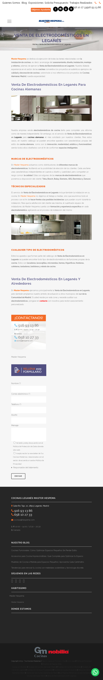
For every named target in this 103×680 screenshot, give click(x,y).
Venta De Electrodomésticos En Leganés (61, 676)
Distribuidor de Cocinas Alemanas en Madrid (42, 673)
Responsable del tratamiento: (26, 467)
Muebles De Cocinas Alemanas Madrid (42, 667)
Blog (24, 2)
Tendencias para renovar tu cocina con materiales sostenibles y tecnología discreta (47, 568)
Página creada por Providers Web (54, 661)
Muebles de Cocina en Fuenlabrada (40, 670)
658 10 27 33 (80, 7)
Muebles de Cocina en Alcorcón (65, 670)
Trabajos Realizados (80, 2)
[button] (95, 672)
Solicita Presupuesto (56, 2)
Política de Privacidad (84, 661)
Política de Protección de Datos (25, 446)
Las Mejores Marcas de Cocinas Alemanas (75, 673)
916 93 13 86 (94, 7)
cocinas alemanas (36, 137)
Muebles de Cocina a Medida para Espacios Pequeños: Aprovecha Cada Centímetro (47, 562)
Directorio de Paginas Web (51, 664)
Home (34, 44)
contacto (43, 301)
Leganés (18, 137)
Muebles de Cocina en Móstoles (69, 667)
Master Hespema (18, 59)
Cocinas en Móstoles (19, 667)
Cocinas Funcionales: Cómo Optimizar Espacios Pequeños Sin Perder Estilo (44, 550)
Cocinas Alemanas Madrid (36, 676)
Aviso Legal (71, 661)
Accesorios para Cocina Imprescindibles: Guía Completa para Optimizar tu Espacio (47, 556)
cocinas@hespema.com (24, 341)
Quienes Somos (11, 2)
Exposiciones (35, 2)
